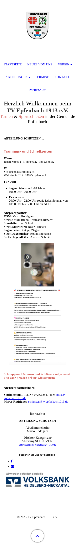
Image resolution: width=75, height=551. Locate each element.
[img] (37, 24)
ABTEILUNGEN (16, 77)
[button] (37, 536)
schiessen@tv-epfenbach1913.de (48, 401)
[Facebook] (11, 461)
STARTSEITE (13, 64)
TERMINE (42, 77)
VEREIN (63, 64)
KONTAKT (62, 77)
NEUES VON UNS (39, 64)
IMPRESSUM (38, 89)
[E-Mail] (12, 466)
